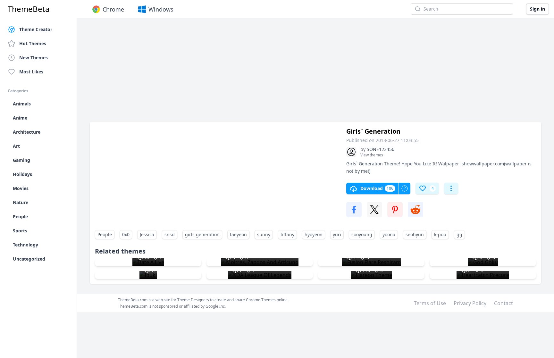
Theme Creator (35, 29)
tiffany (287, 234)
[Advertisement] (282, 73)
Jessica (147, 234)
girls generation (202, 234)
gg (459, 234)
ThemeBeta (28, 9)
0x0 (126, 234)
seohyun (415, 234)
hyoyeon (314, 234)
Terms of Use (430, 303)
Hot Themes (32, 43)
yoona (388, 234)
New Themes (33, 57)
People (104, 234)
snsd (169, 234)
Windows (160, 9)
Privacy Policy (470, 303)
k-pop (440, 234)
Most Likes (31, 72)
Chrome (113, 9)
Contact (503, 303)
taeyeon (238, 234)
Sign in (537, 9)
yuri (337, 234)
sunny (263, 234)
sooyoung (361, 234)
